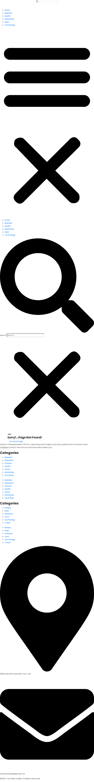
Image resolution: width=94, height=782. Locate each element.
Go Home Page (16, 441)
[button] (47, 123)
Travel (7, 522)
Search (3, 335)
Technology (10, 25)
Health (8, 16)
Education (9, 460)
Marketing (9, 19)
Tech (7, 516)
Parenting (9, 475)
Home (7, 10)
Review (8, 508)
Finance (8, 463)
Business (8, 13)
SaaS (7, 22)
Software (9, 513)
